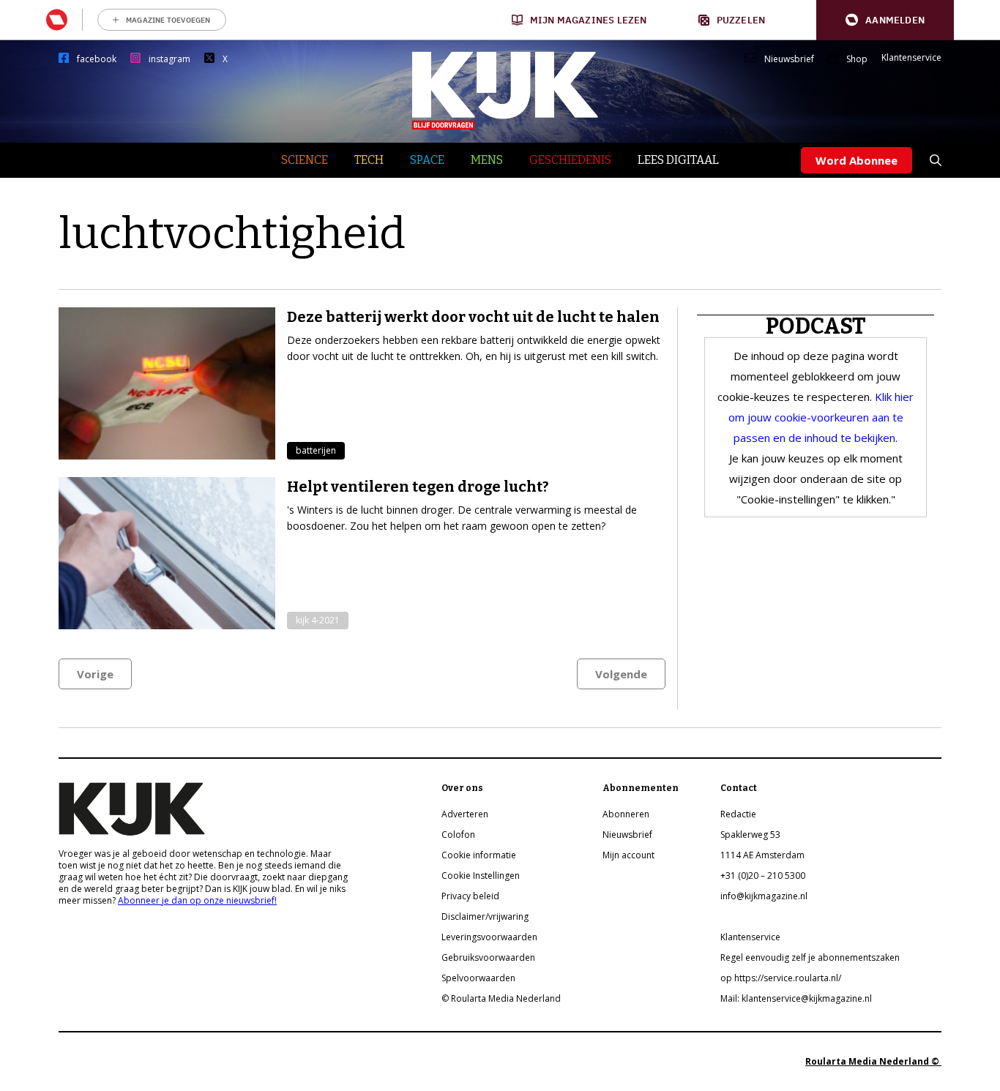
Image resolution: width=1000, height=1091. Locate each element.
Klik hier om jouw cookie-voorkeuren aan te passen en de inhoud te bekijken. (821, 417)
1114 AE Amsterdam (762, 855)
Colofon (458, 834)
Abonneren (625, 814)
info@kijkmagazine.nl (763, 896)
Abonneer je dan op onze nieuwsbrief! (197, 900)
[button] (885, 20)
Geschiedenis (570, 160)
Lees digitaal (678, 160)
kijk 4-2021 (318, 620)
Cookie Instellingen (480, 875)
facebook (96, 59)
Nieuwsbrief (789, 59)
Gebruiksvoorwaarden (488, 957)
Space (427, 160)
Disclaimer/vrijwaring (485, 916)
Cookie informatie (478, 855)
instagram (169, 59)
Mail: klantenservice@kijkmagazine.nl (796, 998)
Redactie (738, 814)
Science (304, 160)
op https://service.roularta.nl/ (780, 978)
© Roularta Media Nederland (501, 998)
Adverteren (464, 814)
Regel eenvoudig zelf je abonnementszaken (810, 957)
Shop (856, 59)
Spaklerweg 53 (750, 834)
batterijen (316, 450)
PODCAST (816, 326)
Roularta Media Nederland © (873, 1061)
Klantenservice (911, 58)
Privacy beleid (470, 896)
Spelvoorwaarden (478, 978)
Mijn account (628, 855)
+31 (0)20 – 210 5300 (762, 875)
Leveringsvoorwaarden (489, 937)
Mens (487, 160)
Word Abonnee (857, 160)
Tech (369, 160)
